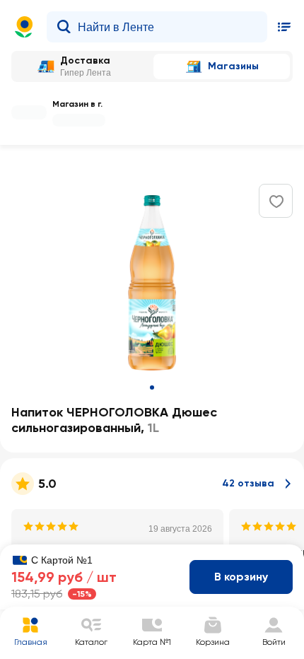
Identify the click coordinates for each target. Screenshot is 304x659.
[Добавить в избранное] (276, 201)
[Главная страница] (24, 27)
